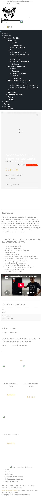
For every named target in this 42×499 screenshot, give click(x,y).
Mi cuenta (7, 106)
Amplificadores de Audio (20, 54)
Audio (10, 50)
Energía (10, 99)
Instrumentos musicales (16, 66)
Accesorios (12, 40)
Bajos (14, 69)
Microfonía (16, 59)
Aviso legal (9, 474)
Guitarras (15, 71)
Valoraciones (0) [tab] (22, 207)
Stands (10, 90)
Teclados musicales (19, 73)
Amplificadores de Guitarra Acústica (25, 85)
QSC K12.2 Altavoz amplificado (10, 390)
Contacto (7, 104)
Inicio (6, 33)
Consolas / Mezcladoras (20, 62)
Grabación (15, 64)
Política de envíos (11, 481)
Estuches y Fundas (18, 47)
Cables (14, 43)
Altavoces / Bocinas (19, 52)
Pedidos (11, 109)
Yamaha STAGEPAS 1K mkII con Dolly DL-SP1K (31, 391)
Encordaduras (17, 45)
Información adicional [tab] (22, 202)
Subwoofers (16, 57)
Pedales (10, 97)
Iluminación (12, 92)
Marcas (6, 102)
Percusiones (16, 78)
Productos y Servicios (11, 38)
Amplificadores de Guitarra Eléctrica (25, 87)
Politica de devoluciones (14, 479)
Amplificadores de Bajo (20, 83)
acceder (8, 345)
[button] (11, 396)
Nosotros (7, 36)
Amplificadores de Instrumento (19, 80)
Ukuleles (15, 76)
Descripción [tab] (21, 198)
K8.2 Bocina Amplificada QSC (10, 439)
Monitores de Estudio (16, 95)
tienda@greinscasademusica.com (10, 490)
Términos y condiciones (14, 477)
